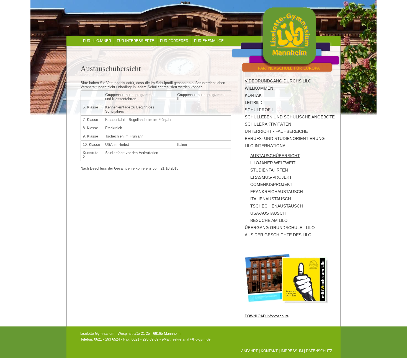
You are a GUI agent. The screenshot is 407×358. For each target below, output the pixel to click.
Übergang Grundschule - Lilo (280, 227)
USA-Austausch (268, 213)
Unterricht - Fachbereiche (276, 131)
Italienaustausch (270, 199)
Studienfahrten (269, 170)
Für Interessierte (135, 41)
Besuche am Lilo (269, 220)
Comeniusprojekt (271, 184)
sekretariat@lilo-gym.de (191, 339)
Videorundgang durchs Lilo (278, 81)
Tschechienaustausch (276, 206)
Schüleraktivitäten (268, 124)
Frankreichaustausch (276, 192)
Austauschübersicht (275, 156)
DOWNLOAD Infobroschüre (266, 316)
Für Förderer (174, 41)
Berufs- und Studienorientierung (285, 138)
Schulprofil (259, 110)
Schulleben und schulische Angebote (290, 117)
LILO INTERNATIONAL (266, 146)
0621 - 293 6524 (107, 339)
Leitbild (253, 102)
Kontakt (254, 95)
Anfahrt (249, 351)
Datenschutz (319, 351)
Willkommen (259, 88)
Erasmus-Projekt (271, 177)
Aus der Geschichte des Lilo (278, 235)
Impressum (292, 351)
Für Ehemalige (209, 41)
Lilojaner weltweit (272, 163)
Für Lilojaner (97, 41)
